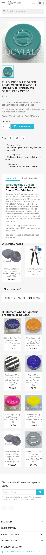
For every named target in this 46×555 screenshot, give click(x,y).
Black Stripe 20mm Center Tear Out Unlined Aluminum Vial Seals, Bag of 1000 (12, 380)
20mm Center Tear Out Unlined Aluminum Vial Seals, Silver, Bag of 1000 (34, 457)
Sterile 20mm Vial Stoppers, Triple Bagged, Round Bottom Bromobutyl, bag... (12, 457)
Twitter (4, 508)
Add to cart (23, 126)
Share (10, 137)
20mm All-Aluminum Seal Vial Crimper (34, 270)
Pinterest (23, 137)
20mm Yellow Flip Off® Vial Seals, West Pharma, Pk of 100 (33, 418)
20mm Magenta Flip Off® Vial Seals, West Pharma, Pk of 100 (12, 418)
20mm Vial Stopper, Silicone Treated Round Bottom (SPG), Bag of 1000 (11, 272)
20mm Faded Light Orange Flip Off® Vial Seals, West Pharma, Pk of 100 (33, 341)
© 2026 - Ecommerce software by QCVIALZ (21, 551)
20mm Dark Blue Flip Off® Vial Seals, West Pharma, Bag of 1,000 (12, 341)
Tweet (16, 137)
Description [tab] (12, 178)
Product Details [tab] (29, 178)
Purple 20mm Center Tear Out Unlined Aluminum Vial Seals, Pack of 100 (33, 380)
